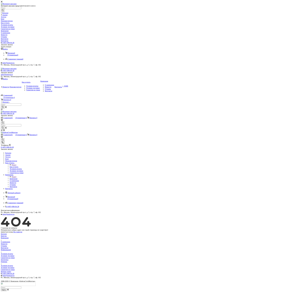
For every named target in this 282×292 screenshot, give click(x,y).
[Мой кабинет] (2, 120)
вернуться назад (7, 232)
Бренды (4, 236)
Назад (14, 165)
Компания (13, 179)
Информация (6, 250)
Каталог (4, 234)
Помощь (4, 262)
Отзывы (4, 246)
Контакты (4, 248)
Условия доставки (7, 256)
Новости (4, 244)
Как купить (14, 167)
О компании (5, 242)
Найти (4, 290)
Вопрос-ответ (6, 272)
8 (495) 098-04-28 (7, 43)
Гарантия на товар (8, 258)
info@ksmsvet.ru (8, 63)
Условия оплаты (7, 254)
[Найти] (3, 10)
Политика (4, 260)
